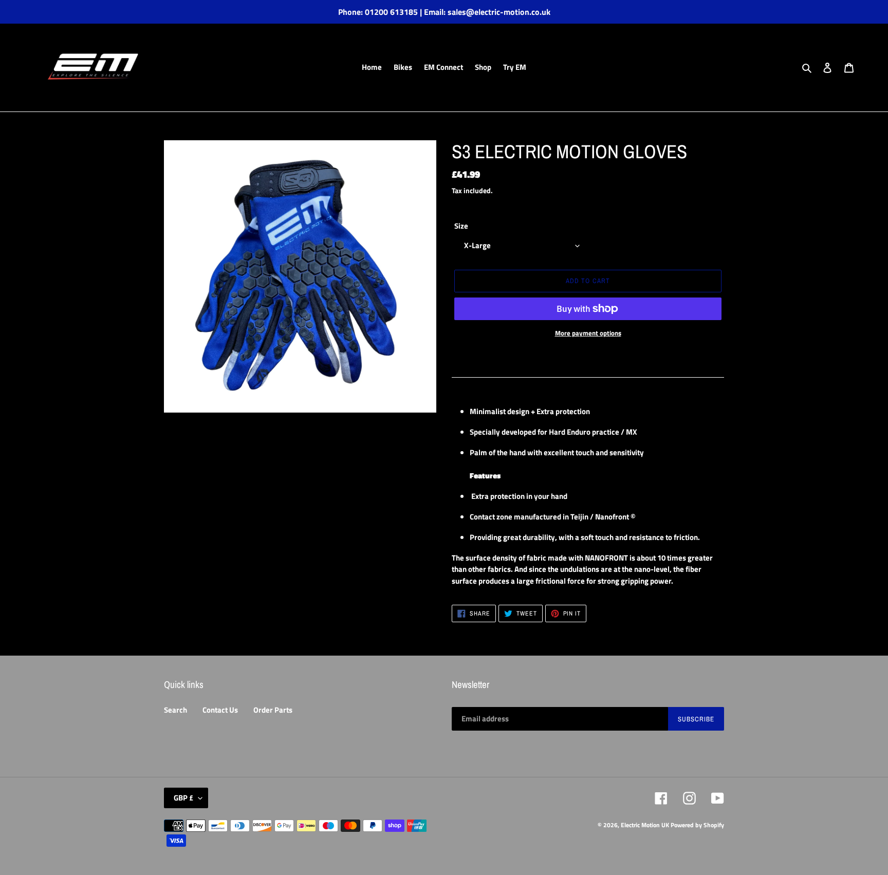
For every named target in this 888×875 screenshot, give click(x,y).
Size (461, 226)
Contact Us (220, 710)
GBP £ (183, 798)
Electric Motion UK (645, 825)
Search (175, 710)
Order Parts (272, 710)
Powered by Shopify (697, 825)
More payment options (588, 333)
